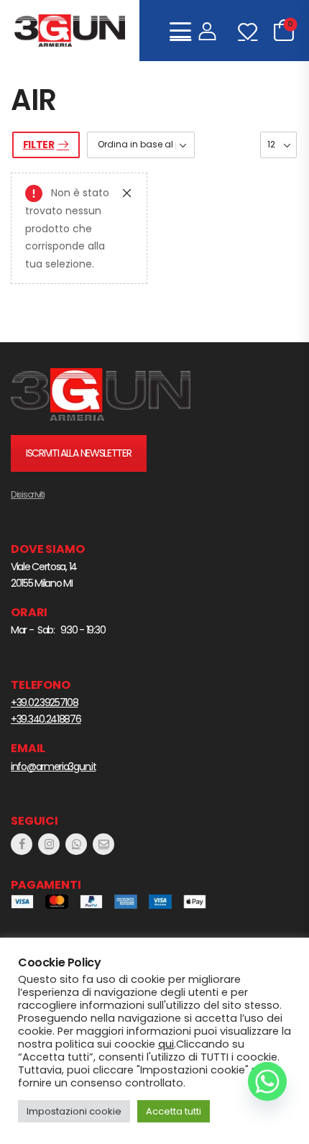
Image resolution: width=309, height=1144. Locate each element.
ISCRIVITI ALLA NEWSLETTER (79, 453)
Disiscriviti (27, 494)
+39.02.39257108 (44, 702)
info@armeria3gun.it (53, 766)
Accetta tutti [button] (173, 1111)
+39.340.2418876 (46, 719)
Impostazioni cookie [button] (74, 1111)
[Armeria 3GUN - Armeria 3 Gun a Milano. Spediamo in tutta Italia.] (69, 30)
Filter (39, 144)
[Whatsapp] (267, 1081)
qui (166, 1044)
